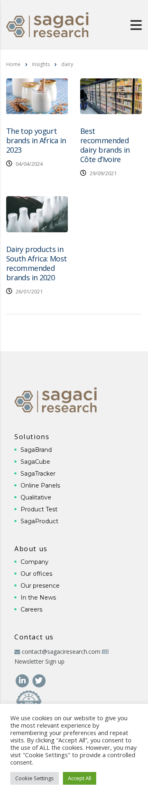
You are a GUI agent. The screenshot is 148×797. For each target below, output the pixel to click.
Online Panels (40, 485)
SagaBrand (36, 450)
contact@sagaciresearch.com (61, 651)
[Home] (47, 24)
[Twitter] (38, 680)
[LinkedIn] (22, 680)
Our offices (36, 573)
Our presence (40, 585)
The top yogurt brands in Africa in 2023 (36, 140)
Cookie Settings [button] (34, 778)
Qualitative (36, 497)
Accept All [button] (79, 778)
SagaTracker (38, 473)
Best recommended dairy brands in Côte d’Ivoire (105, 145)
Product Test (39, 509)
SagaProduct (39, 521)
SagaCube (35, 461)
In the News (38, 597)
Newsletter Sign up (39, 661)
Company (35, 562)
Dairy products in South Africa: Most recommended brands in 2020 (36, 263)
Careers (31, 609)
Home (13, 64)
